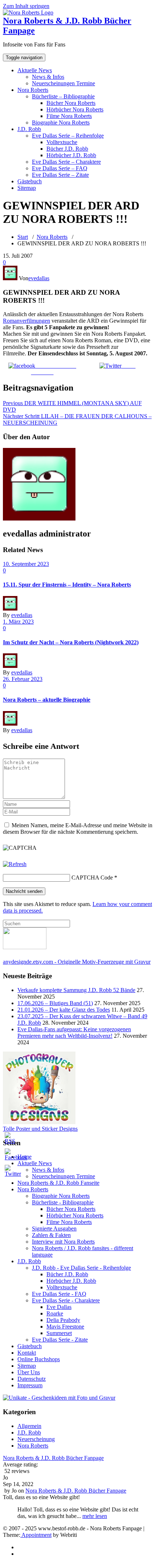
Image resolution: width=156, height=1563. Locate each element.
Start (22, 237)
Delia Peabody (63, 1320)
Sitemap (26, 188)
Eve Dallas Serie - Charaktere (66, 1300)
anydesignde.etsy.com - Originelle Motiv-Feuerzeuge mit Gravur (77, 962)
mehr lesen (94, 1516)
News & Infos (48, 77)
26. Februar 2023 (22, 679)
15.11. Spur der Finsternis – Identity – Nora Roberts (67, 584)
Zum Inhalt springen (26, 6)
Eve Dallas (58, 1307)
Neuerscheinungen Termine (63, 83)
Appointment (36, 1535)
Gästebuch (29, 181)
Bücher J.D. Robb (67, 149)
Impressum (29, 1385)
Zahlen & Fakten (51, 1235)
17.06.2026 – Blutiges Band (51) (55, 1003)
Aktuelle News (34, 70)
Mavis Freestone (65, 1326)
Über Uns (28, 1372)
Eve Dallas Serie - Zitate (60, 1339)
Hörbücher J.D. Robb (71, 155)
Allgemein (29, 1426)
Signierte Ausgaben (54, 1228)
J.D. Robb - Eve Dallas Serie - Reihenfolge (81, 1268)
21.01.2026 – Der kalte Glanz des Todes (63, 1010)
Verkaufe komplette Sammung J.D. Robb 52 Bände (76, 990)
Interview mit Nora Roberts (63, 1241)
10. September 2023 (26, 564)
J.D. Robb (29, 129)
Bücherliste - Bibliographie (63, 1202)
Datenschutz (31, 1379)
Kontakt (26, 1353)
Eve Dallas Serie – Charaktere (66, 162)
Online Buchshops (38, 1359)
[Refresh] (14, 864)
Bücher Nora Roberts (70, 103)
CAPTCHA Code (92, 877)
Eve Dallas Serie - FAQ (59, 1294)
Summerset (59, 1333)
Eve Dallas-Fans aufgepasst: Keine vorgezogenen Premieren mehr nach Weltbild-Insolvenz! (74, 1032)
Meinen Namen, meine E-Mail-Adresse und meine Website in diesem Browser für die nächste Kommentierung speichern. (77, 828)
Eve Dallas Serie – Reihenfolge (68, 135)
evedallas (38, 278)
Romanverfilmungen (26, 321)
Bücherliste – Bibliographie (63, 96)
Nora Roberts (32, 90)
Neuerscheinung (36, 1439)
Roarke (54, 1313)
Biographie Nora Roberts (61, 122)
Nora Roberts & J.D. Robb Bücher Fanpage (53, 1458)
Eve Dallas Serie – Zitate (60, 175)
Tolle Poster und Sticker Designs (40, 1129)
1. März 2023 (18, 622)
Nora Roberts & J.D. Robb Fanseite (58, 1183)
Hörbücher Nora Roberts (74, 109)
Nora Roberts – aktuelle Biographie (46, 700)
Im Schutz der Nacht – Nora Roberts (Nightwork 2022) (71, 642)
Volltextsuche (61, 142)
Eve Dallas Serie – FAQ (59, 168)
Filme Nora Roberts (69, 116)
